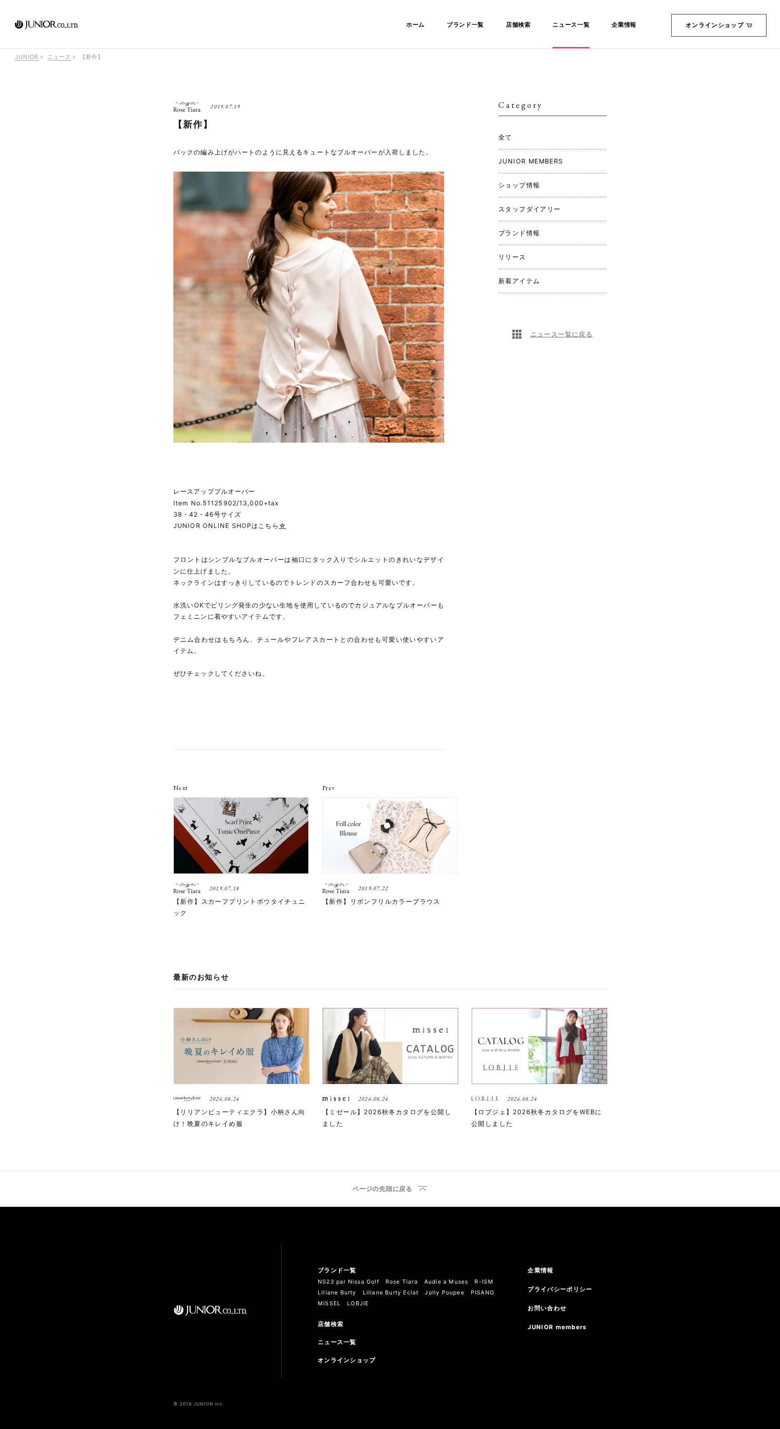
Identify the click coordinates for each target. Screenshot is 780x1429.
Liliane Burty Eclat (391, 1292)
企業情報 (624, 25)
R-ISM (483, 1281)
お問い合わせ (547, 1308)
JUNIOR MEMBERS (530, 161)
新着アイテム (519, 281)
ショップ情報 (519, 185)
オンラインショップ (715, 24)
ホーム (415, 25)
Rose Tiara (401, 1281)
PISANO (482, 1292)
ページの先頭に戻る (382, 1189)
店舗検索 (518, 25)
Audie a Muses (446, 1281)
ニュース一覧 (571, 25)
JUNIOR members (557, 1327)
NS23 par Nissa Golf (348, 1281)
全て (505, 137)
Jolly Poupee (444, 1292)
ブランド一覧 (465, 25)
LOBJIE (358, 1303)
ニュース (59, 56)
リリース (512, 257)
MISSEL (329, 1303)
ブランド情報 (519, 233)
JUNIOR (26, 56)
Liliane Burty (337, 1292)
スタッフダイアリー (529, 209)
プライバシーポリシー (560, 1289)
